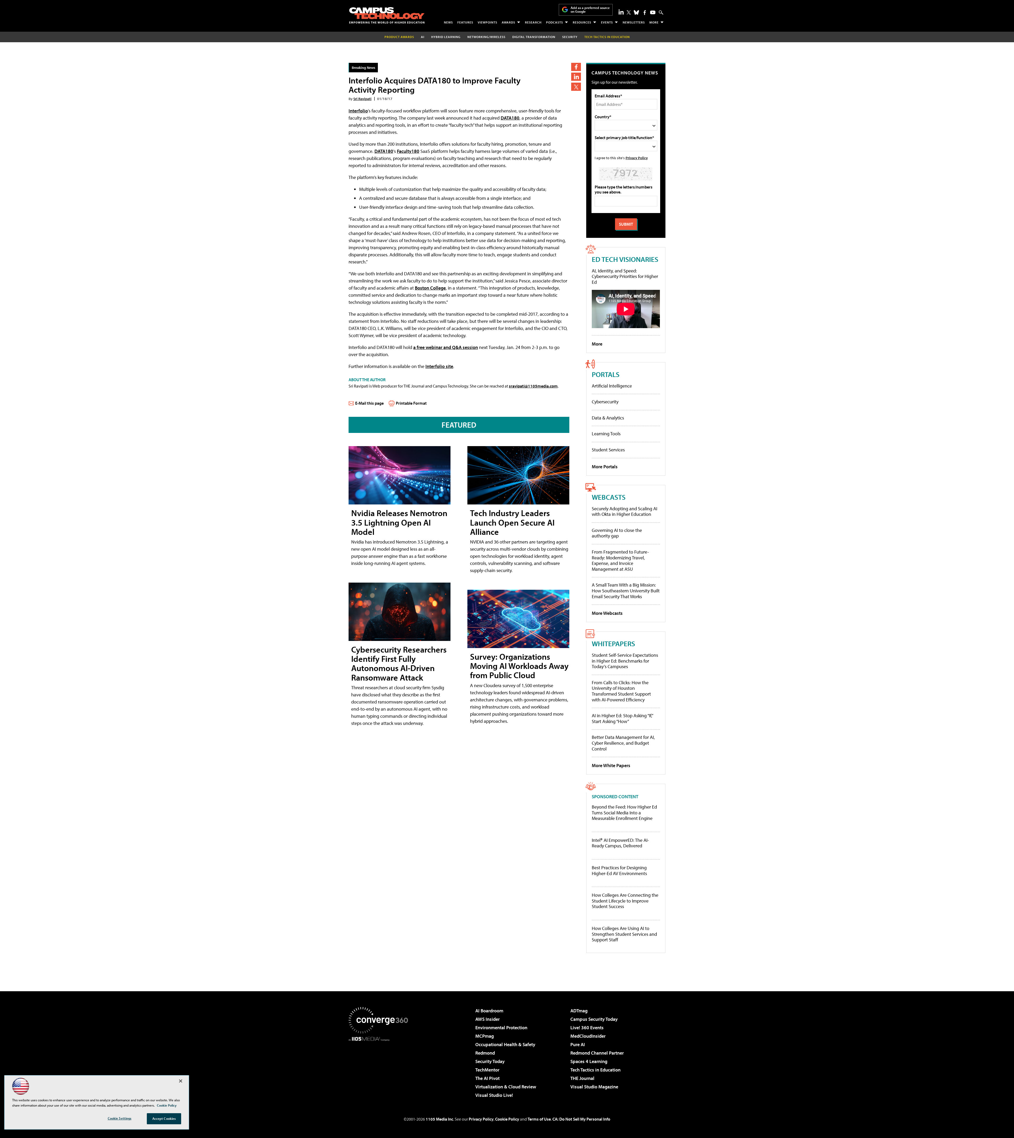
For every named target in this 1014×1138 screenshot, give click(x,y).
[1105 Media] (380, 1068)
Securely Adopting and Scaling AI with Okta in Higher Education (624, 511)
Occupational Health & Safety (505, 1044)
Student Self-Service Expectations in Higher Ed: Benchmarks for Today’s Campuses (625, 660)
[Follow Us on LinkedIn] (621, 12)
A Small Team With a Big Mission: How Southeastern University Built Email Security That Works (626, 590)
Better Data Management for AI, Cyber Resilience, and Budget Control (623, 743)
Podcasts (554, 22)
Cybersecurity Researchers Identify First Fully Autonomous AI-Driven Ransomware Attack (399, 663)
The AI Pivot (487, 1078)
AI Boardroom (489, 1011)
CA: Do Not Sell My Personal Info (581, 1119)
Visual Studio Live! (494, 1095)
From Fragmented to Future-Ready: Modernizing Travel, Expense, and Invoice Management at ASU (620, 560)
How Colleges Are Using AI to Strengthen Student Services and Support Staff (624, 934)
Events (607, 22)
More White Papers (611, 765)
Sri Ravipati (362, 98)
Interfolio (358, 111)
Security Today (490, 1061)
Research (533, 22)
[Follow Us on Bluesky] (636, 12)
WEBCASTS (609, 497)
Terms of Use (539, 1119)
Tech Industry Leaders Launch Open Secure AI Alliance (512, 522)
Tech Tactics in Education (595, 1070)
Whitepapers (613, 643)
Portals (605, 374)
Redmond (485, 1053)
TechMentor (487, 1070)
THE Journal (582, 1078)
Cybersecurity (605, 402)
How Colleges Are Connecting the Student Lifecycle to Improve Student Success (625, 900)
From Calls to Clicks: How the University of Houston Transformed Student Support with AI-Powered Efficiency (621, 691)
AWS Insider (487, 1019)
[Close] (180, 1081)
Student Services (608, 450)
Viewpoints (487, 22)
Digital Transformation (533, 37)
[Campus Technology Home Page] (387, 15)
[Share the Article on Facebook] (576, 67)
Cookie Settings (120, 1118)
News (448, 22)
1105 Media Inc (439, 1119)
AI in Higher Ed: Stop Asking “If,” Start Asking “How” (622, 718)
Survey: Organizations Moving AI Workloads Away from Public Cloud (519, 665)
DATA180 (510, 118)
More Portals (605, 467)
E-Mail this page (369, 403)
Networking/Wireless (486, 37)
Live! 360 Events (587, 1027)
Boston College (430, 288)
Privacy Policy (637, 157)
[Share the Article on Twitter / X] (576, 86)
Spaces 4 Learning (588, 1061)
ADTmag (579, 1011)
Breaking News (363, 67)
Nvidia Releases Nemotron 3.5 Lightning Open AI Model (399, 522)
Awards (508, 22)
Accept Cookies (164, 1118)
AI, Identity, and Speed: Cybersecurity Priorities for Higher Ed (625, 276)
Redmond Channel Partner (597, 1053)
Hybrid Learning (446, 37)
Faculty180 (408, 151)
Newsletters (634, 22)
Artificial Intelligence (612, 386)
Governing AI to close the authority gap (617, 533)
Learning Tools (606, 434)
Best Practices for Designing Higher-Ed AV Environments (619, 870)
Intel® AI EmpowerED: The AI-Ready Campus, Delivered (620, 843)
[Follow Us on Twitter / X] (629, 12)
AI (422, 37)
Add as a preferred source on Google (590, 9)
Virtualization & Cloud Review (505, 1087)
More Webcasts (607, 613)
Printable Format (411, 403)
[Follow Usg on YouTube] (652, 12)
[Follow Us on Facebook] (644, 12)
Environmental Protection (501, 1027)
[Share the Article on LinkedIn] (576, 76)
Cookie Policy (507, 1119)
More (654, 22)
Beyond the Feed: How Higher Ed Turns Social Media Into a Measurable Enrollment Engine (624, 812)
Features (465, 22)
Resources (582, 22)
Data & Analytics (608, 418)
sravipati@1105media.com (533, 386)
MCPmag (484, 1036)
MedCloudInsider (587, 1036)
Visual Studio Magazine (594, 1087)
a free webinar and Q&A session (445, 347)
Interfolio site (439, 366)
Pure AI (577, 1044)
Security (570, 37)
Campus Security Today (594, 1019)
